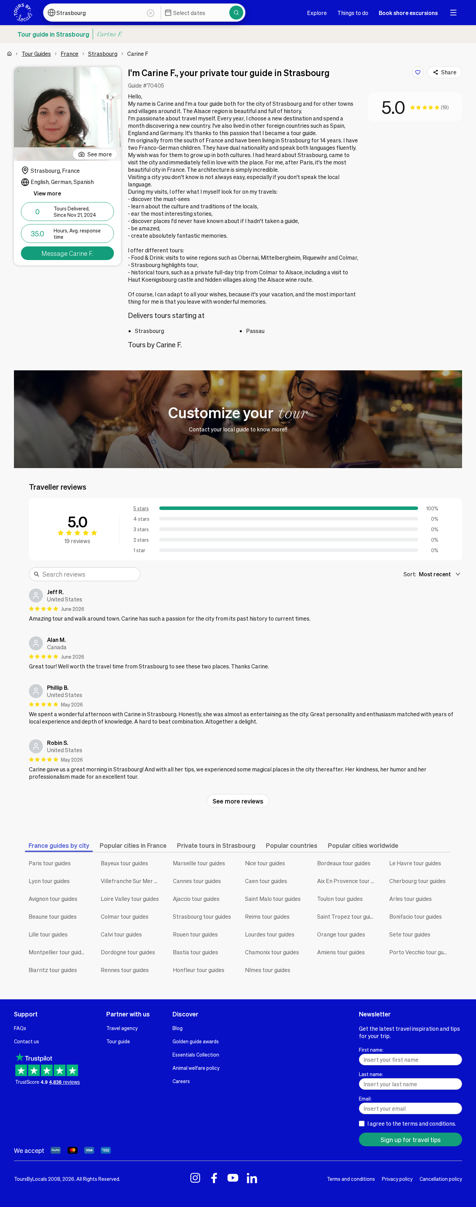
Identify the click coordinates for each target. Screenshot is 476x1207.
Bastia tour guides (195, 952)
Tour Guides (36, 53)
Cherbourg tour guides (417, 880)
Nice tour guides (265, 863)
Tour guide (118, 1041)
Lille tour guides (48, 934)
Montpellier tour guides (58, 952)
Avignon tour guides (53, 898)
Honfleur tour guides (198, 969)
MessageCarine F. (67, 253)
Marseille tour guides (199, 863)
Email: (365, 1098)
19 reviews (77, 541)
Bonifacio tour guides (415, 916)
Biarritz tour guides (53, 969)
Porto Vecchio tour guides (420, 952)
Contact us (26, 1041)
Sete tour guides (409, 934)
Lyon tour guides (49, 880)
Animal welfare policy (196, 1068)
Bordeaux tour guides (343, 863)
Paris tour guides (50, 863)
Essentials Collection (195, 1054)
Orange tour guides (341, 934)
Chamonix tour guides (272, 952)
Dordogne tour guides (128, 952)
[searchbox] (89, 574)
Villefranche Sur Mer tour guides (131, 880)
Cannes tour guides (197, 880)
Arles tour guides (410, 898)
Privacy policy (397, 1179)
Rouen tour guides (195, 934)
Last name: (371, 1074)
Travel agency (122, 1028)
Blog (177, 1028)
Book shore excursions (408, 12)
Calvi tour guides (121, 934)
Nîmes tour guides (267, 969)
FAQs (20, 1028)
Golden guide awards (195, 1041)
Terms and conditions (351, 1179)
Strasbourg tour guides (202, 916)
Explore (317, 12)
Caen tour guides (266, 880)
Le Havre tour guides (415, 863)
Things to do (352, 12)
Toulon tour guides (340, 898)
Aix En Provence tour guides (348, 880)
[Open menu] (453, 12)
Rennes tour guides (125, 969)
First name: (371, 1049)
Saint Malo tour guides (273, 898)
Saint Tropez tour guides (348, 916)
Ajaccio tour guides (196, 898)
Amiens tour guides (341, 952)
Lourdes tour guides (269, 934)
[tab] (59, 845)
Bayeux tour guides (124, 863)
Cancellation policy (441, 1179)
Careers (181, 1081)
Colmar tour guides (124, 916)
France (69, 53)
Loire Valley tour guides (130, 898)
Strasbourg (102, 53)
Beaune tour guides (53, 916)
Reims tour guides (267, 916)
